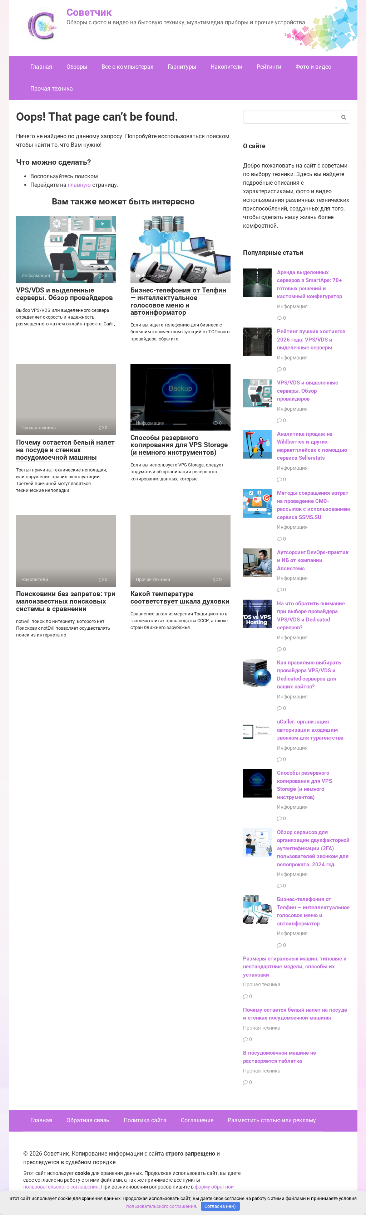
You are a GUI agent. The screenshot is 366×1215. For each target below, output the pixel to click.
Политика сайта (145, 1120)
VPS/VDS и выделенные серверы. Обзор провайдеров (64, 294)
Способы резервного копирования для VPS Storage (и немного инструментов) (179, 445)
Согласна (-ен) (220, 1206)
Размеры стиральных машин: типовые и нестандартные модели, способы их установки (295, 966)
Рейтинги (269, 66)
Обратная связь (87, 1120)
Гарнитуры (182, 66)
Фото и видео (313, 66)
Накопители (226, 66)
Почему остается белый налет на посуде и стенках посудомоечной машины (65, 449)
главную (79, 184)
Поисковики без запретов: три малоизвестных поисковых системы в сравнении (65, 601)
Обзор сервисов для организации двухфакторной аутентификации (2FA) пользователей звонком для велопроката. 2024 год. (313, 848)
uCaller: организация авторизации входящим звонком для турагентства (310, 729)
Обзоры (76, 66)
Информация (292, 306)
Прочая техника (51, 88)
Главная (41, 66)
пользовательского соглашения (61, 1187)
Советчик (89, 12)
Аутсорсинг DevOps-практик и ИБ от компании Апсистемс (312, 560)
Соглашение (197, 1120)
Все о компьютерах (127, 66)
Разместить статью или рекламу (272, 1120)
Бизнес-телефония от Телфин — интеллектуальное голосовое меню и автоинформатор (178, 301)
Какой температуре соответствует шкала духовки (179, 597)
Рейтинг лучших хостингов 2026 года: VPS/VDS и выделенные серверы (311, 339)
